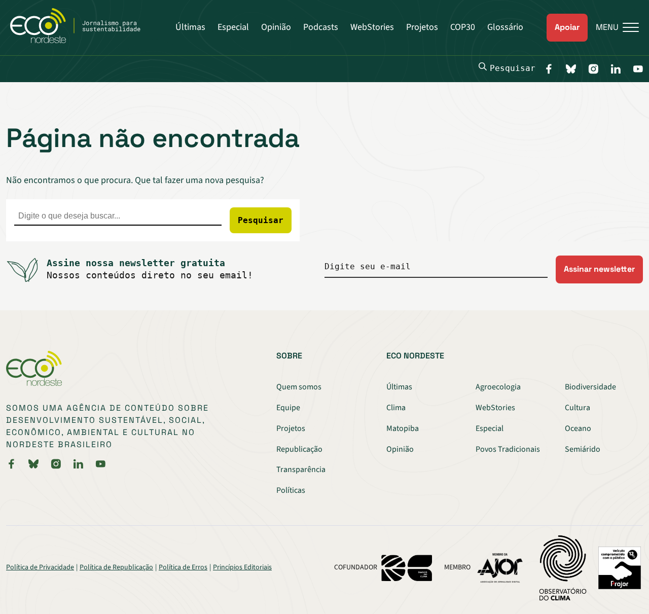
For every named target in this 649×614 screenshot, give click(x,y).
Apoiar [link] (567, 27)
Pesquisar (512, 68)
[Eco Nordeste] (81, 40)
